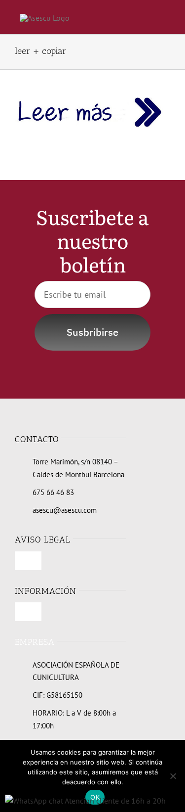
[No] (173, 776)
